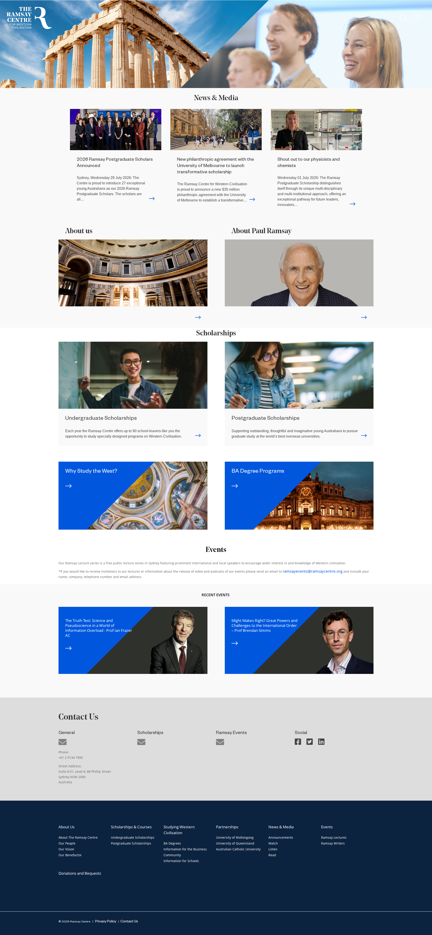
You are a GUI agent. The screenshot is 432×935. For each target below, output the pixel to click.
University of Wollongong (235, 837)
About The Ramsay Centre (78, 837)
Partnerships (227, 826)
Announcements (280, 837)
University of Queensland (235, 843)
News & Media (281, 826)
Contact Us (129, 922)
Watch (273, 843)
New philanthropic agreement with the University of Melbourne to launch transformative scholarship (215, 166)
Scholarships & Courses (131, 826)
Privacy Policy (105, 922)
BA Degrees (172, 843)
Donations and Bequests (79, 873)
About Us (66, 826)
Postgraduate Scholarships (131, 843)
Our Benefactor (70, 855)
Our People (66, 843)
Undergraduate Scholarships (132, 837)
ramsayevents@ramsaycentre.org (312, 571)
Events (327, 826)
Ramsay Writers (333, 843)
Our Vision (66, 849)
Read (272, 855)
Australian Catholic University (238, 849)
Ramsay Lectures (333, 837)
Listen (272, 849)
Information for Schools (181, 861)
